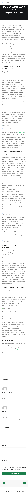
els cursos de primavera (15, 350)
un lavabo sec (20, 132)
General (21, 12)
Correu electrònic (7, 453)
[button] (25, 2)
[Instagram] (11, 494)
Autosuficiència (19, 13)
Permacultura (5, 13)
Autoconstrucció (12, 13)
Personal (17, 12)
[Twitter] (16, 494)
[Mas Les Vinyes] (7, 2)
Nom (4, 445)
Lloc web (4, 460)
